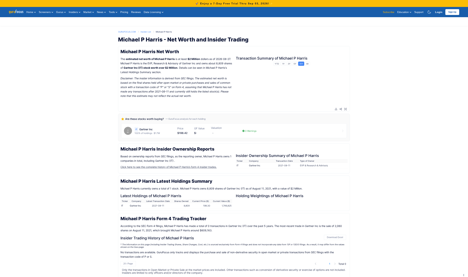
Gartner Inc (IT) (133, 67)
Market (87, 12)
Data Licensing (153, 12)
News (100, 12)
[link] (127, 31)
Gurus (60, 12)
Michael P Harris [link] (164, 32)
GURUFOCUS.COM (127, 32)
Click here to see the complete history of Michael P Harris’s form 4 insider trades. (168, 166)
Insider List (146, 32)
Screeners (45, 12)
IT (238, 165)
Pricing (124, 12)
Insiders (74, 12)
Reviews (136, 12)
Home (30, 12)
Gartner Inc (254, 165)
